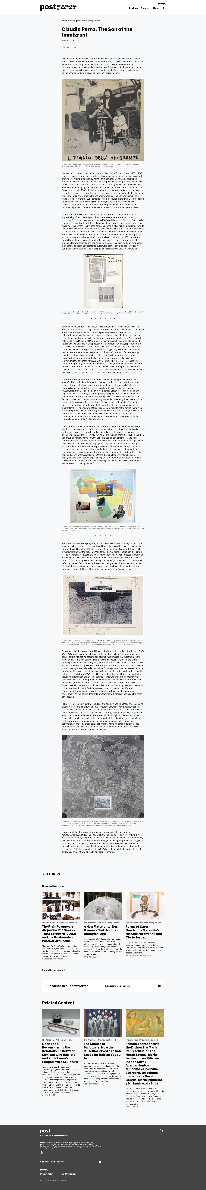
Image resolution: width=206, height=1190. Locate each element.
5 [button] (118, 563)
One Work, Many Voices (89, 20)
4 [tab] (105, 318)
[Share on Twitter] (43, 874)
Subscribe (99, 1162)
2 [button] (69, 382)
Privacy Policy (46, 1174)
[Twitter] (42, 1154)
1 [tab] (91, 318)
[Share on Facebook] (48, 874)
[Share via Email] (53, 874)
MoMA (162, 3)
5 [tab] (110, 318)
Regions (133, 8)
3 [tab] (100, 318)
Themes (145, 8)
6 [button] (123, 834)
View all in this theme (52, 970)
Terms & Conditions (67, 1174)
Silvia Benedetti (68, 40)
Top (162, 1130)
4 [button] (93, 463)
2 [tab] (96, 318)
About (156, 8)
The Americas (69, 20)
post (59, 7)
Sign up (158, 986)
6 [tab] (114, 318)
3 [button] (117, 410)
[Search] (163, 8)
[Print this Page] (59, 874)
